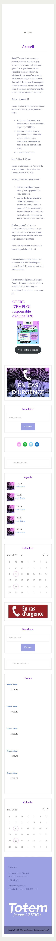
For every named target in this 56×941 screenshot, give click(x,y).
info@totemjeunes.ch (17, 885)
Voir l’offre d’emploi (28, 349)
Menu (30, 32)
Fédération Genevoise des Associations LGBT (34, 930)
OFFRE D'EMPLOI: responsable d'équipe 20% (28, 18)
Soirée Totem (19, 487)
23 (16, 586)
